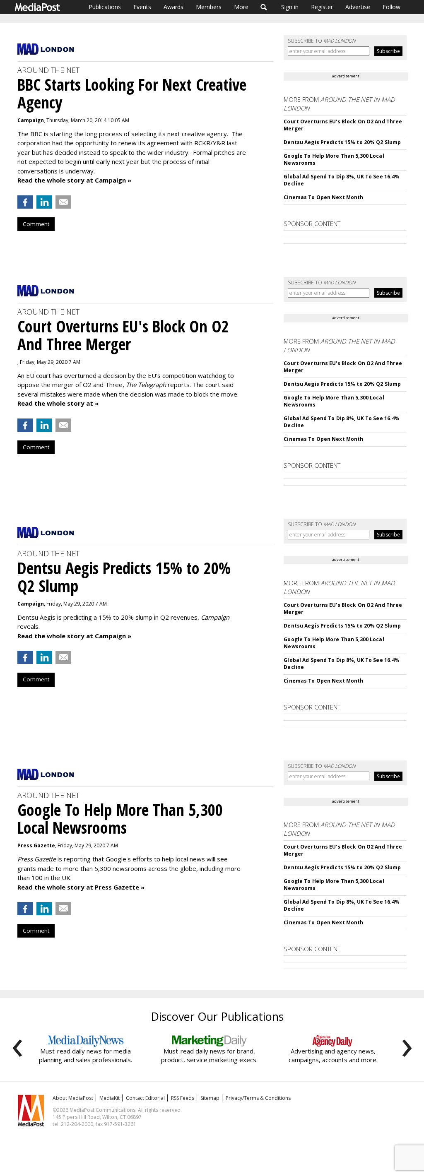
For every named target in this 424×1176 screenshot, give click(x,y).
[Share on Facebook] (25, 202)
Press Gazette (36, 845)
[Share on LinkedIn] (44, 202)
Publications (105, 7)
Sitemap (209, 1097)
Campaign (30, 120)
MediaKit (109, 1097)
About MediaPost (73, 1097)
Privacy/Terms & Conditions (258, 1097)
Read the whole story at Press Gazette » (81, 887)
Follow (391, 7)
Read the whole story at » (58, 403)
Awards (173, 7)
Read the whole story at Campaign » (74, 180)
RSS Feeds (182, 1097)
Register (322, 7)
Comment (36, 224)
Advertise (357, 7)
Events (142, 7)
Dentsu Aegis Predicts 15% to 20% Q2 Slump (342, 142)
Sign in (290, 7)
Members (209, 7)
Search (264, 7)
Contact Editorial (145, 1097)
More (241, 7)
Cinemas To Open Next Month (323, 197)
